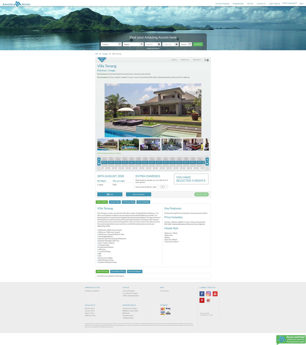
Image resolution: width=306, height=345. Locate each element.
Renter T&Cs (90, 308)
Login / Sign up (274, 4)
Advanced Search (153, 48)
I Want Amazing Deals (131, 296)
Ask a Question (138, 194)
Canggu (105, 54)
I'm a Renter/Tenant (130, 293)
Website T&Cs (90, 315)
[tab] (101, 202)
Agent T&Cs (89, 313)
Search (198, 44)
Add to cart (201, 194)
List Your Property (222, 4)
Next (198, 111)
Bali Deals (126, 313)
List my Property (129, 291)
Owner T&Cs (90, 311)
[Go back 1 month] (99, 164)
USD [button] (301, 4)
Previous (108, 111)
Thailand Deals (128, 318)
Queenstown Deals (130, 308)
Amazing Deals (238, 4)
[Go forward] (207, 160)
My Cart (250, 4)
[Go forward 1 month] (207, 164)
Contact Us (261, 4)
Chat (111, 194)
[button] (111, 44)
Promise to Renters (92, 291)
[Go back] (99, 160)
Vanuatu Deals (128, 315)
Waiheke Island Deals (130, 311)
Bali (96, 54)
